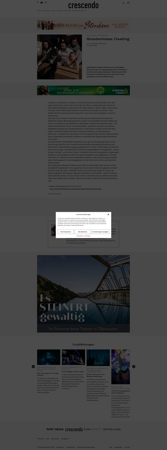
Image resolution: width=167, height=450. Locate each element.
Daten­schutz (80, 235)
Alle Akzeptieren (65, 231)
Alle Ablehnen (82, 231)
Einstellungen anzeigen (100, 231)
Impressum (87, 235)
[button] (108, 214)
